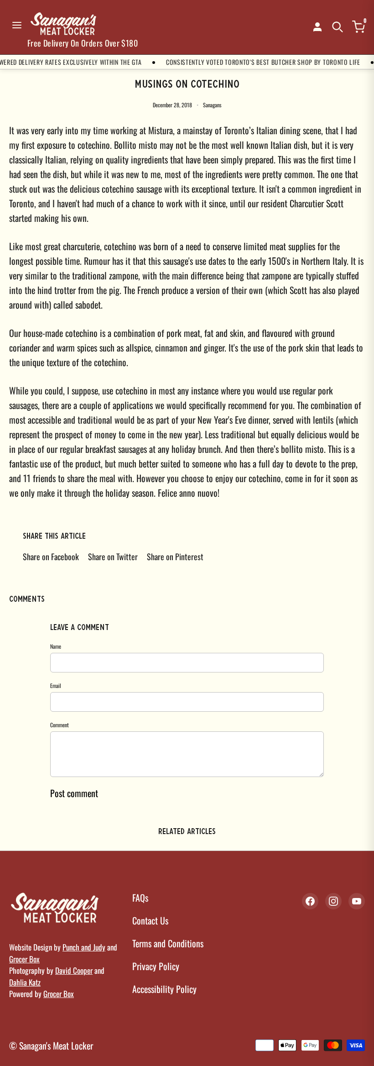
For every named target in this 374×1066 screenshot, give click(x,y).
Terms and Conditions (167, 943)
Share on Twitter (113, 556)
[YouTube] (356, 901)
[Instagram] (333, 901)
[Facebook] (310, 901)
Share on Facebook (51, 556)
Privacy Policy (155, 966)
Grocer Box (24, 959)
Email (55, 685)
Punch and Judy (83, 947)
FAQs (140, 897)
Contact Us (150, 920)
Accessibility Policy (164, 989)
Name (55, 646)
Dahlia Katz (25, 982)
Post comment (74, 793)
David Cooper (74, 970)
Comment (59, 725)
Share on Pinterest (175, 556)
